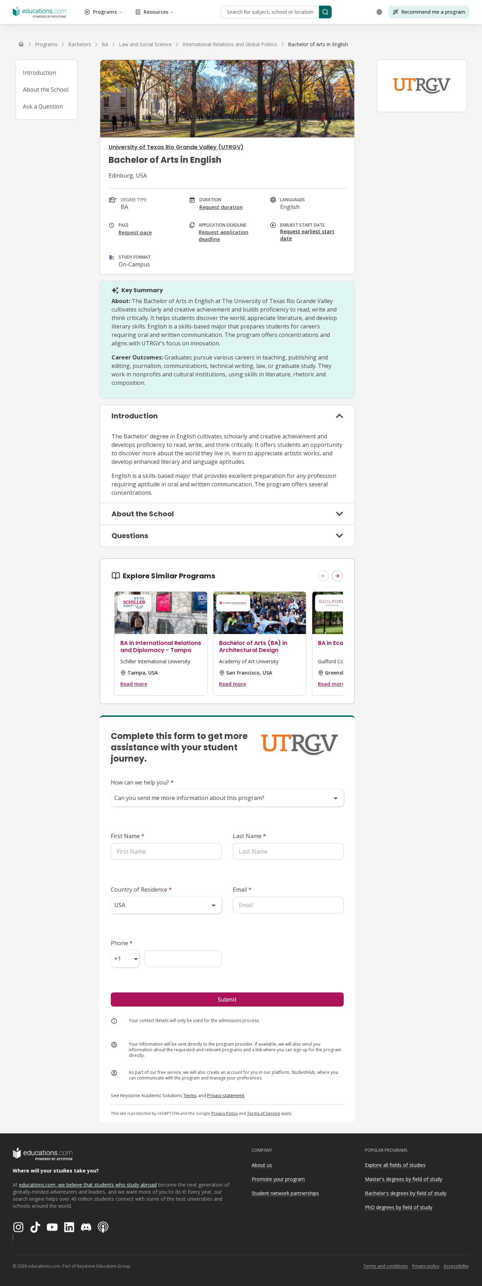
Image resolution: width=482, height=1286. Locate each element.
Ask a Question (43, 106)
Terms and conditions (385, 1266)
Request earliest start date (307, 235)
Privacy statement (225, 1095)
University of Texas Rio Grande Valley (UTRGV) (176, 147)
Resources (156, 11)
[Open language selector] (379, 12)
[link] (318, 44)
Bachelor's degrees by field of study (405, 1193)
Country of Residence (141, 889)
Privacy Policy (224, 1113)
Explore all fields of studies (395, 1165)
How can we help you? (142, 782)
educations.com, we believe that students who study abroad (88, 1184)
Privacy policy (425, 1266)
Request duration (221, 207)
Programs (105, 11)
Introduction (39, 72)
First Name (127, 836)
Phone (122, 943)
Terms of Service (263, 1113)
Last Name (249, 836)
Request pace (135, 232)
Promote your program (278, 1179)
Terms (190, 1095)
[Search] (325, 12)
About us (262, 1165)
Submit (227, 999)
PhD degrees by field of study (398, 1207)
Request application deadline (223, 235)
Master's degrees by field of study (403, 1179)
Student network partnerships (285, 1193)
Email (242, 889)
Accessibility (456, 1266)
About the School (45, 89)
